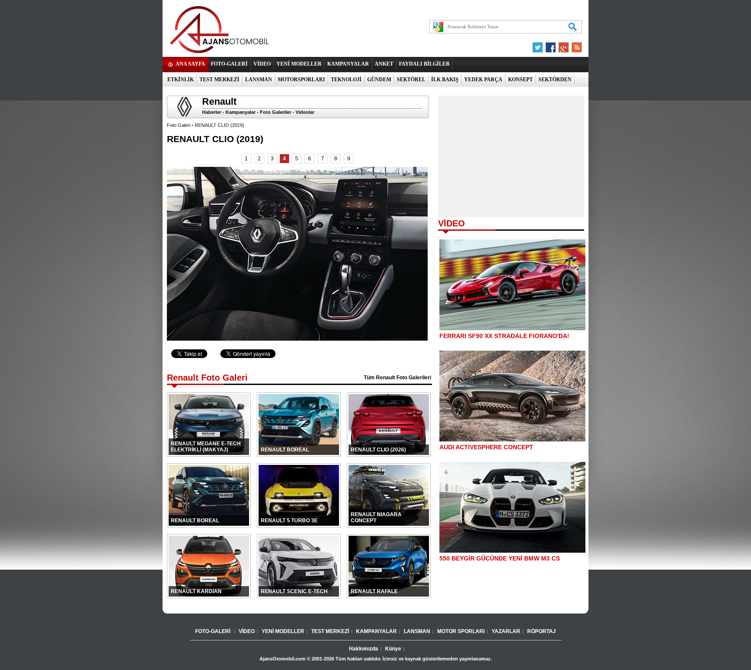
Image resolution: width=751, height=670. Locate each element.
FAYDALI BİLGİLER (424, 64)
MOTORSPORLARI (301, 79)
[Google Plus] (562, 45)
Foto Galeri (178, 125)
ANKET (384, 64)
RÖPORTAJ (541, 631)
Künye (393, 649)
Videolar (305, 112)
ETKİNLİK (180, 79)
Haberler (211, 112)
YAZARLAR (506, 631)
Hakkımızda (363, 649)
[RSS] (574, 45)
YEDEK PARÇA (483, 79)
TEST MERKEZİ (219, 79)
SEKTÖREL (411, 79)
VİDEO (262, 64)
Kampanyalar (241, 112)
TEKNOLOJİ (346, 79)
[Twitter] (539, 45)
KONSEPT (520, 79)
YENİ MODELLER (299, 64)
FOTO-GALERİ (229, 64)
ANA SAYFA (190, 64)
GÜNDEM (379, 79)
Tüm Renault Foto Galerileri (397, 378)
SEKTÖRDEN (555, 79)
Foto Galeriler (275, 112)
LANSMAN (258, 79)
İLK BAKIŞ (445, 79)
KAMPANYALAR (348, 64)
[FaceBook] (550, 45)
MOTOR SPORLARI (461, 631)
